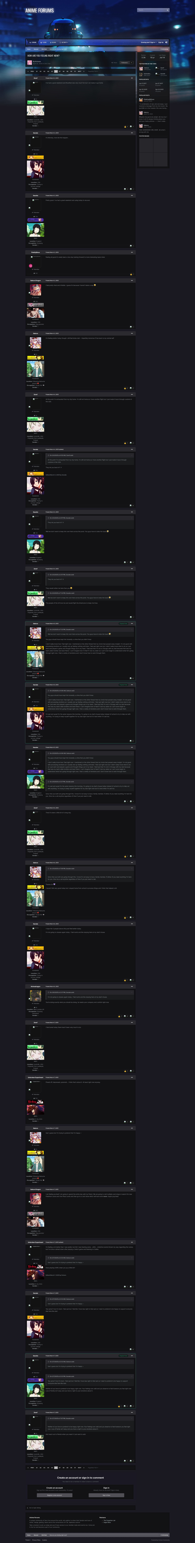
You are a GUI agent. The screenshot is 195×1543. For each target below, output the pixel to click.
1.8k (36, 154)
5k (36, 354)
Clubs (44, 42)
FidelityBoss (35, 252)
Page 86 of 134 (92, 71)
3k (36, 99)
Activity (64, 42)
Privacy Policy (36, 1540)
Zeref (35, 78)
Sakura (35, 333)
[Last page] (83, 71)
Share (115, 62)
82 (40, 71)
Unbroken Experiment (35, 1077)
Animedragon (35, 986)
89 (67, 71)
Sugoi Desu (107, 1522)
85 (52, 71)
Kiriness (38, 61)
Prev (32, 71)
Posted (52, 78)
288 (36, 301)
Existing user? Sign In (148, 42)
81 (37, 71)
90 (71, 71)
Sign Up (160, 42)
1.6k (36, 216)
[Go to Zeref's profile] (35, 87)
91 (75, 71)
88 (63, 71)
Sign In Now (106, 1495)
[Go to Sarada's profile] (35, 142)
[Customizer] (166, 42)
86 (56, 71)
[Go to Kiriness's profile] (29, 62)
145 (36, 273)
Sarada (35, 133)
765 (36, 1098)
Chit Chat (47, 63)
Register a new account (54, 1495)
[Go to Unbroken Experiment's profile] (35, 1086)
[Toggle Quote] (49, 455)
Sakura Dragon (35, 280)
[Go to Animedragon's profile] (35, 995)
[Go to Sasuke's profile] (35, 205)
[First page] (28, 71)
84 (48, 71)
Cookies (44, 1540)
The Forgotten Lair (109, 1520)
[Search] (168, 10)
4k (36, 1007)
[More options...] (132, 78)
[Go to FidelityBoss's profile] (35, 261)
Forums (33, 42)
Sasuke (35, 195)
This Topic (160, 10)
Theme (27, 1540)
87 (60, 71)
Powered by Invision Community (160, 1540)
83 (44, 71)
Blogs (54, 42)
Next (79, 71)
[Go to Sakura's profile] (35, 342)
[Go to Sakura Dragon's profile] (35, 290)
